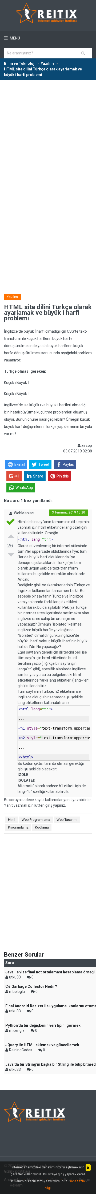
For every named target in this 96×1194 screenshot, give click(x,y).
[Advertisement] (48, 131)
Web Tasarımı (67, 820)
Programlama (18, 827)
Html (11, 820)
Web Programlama (36, 820)
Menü (14, 38)
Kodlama (42, 827)
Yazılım (12, 297)
